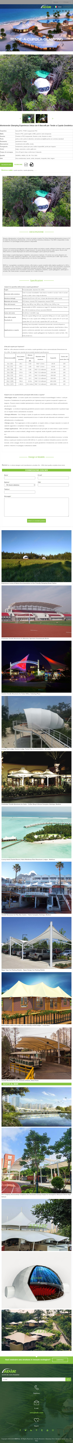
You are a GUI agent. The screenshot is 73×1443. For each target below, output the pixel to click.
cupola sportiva (18, 170)
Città (39, 482)
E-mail (40, 475)
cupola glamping (28, 170)
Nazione (7, 482)
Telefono (7, 489)
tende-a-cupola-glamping (44, 45)
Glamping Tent (50, 1439)
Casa (22, 45)
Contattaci (60, 1360)
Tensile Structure (39, 1439)
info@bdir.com (67, 6)
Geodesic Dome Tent (62, 1439)
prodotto (29, 45)
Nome (6, 475)
